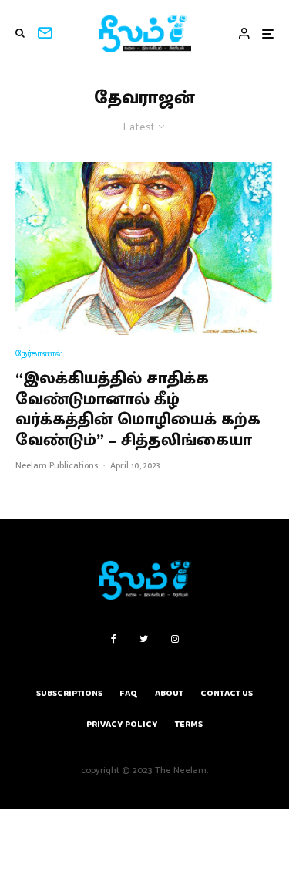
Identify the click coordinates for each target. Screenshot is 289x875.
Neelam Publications (56, 465)
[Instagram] (175, 639)
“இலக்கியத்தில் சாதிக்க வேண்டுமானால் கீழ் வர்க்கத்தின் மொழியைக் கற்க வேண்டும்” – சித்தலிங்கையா (137, 410)
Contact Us (226, 693)
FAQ (128, 693)
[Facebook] (113, 639)
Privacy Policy (122, 724)
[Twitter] (144, 639)
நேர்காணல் (39, 353)
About (169, 693)
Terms (189, 724)
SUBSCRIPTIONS (69, 693)
